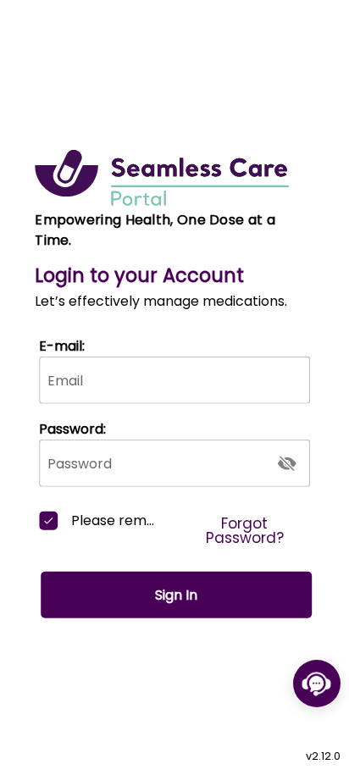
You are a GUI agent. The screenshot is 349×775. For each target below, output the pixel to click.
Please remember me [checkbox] (114, 520)
